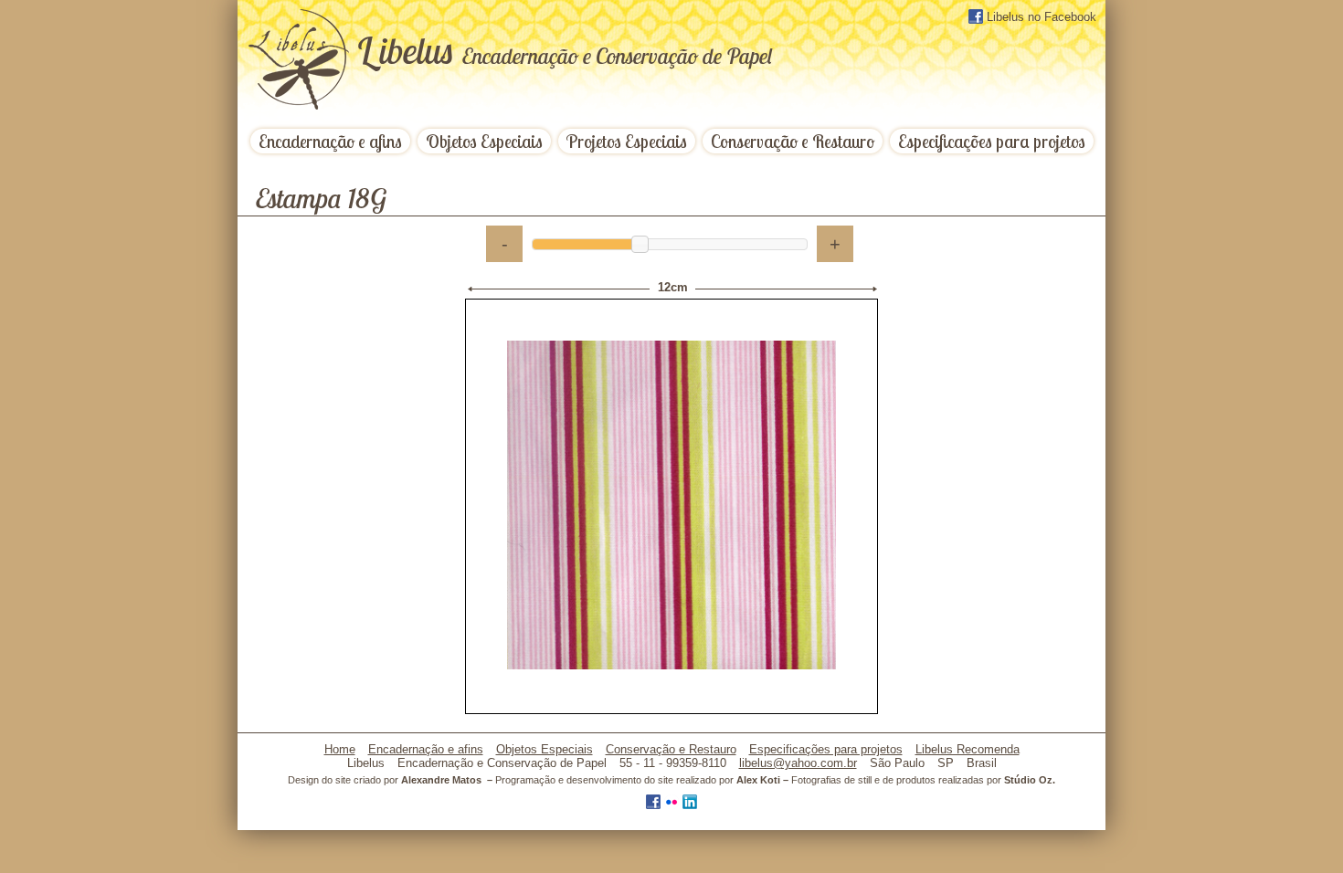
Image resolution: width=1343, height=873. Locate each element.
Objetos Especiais (484, 141)
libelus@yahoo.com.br (798, 763)
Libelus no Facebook (1039, 17)
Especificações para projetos (991, 141)
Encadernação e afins (330, 141)
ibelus (564, 50)
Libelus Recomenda (967, 749)
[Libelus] (301, 61)
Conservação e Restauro (792, 141)
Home (339, 749)
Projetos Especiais (626, 141)
